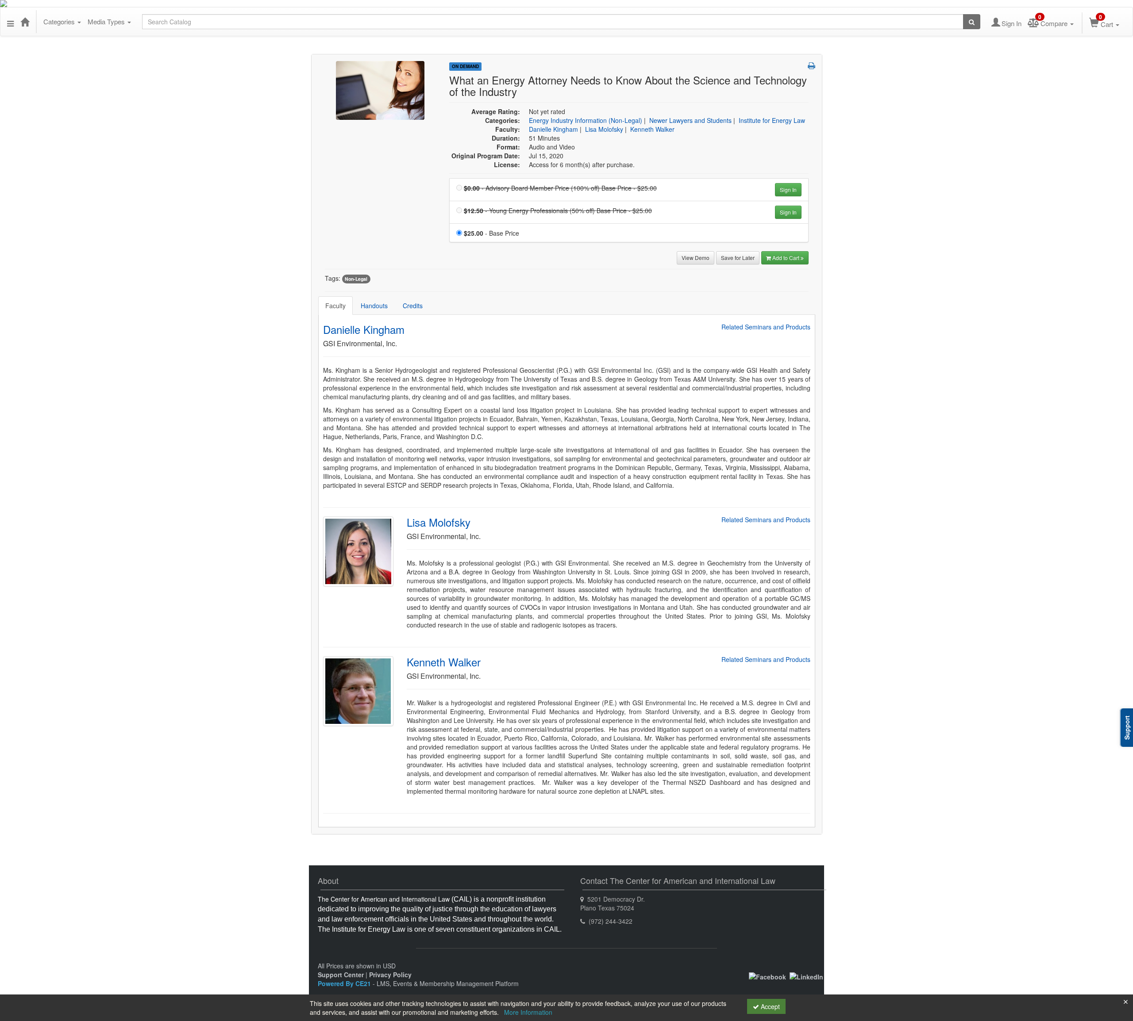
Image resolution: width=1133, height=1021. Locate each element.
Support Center (341, 974)
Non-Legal (356, 278)
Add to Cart (786, 257)
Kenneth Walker (652, 129)
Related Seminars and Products (765, 327)
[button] (10, 22)
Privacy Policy (390, 974)
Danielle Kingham (553, 129)
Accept (769, 1006)
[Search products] (971, 21)
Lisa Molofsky (604, 129)
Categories (60, 21)
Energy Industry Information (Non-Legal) (585, 120)
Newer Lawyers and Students (690, 120)
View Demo (695, 257)
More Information (528, 1012)
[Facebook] (767, 975)
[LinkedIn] (806, 975)
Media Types (107, 21)
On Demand (465, 66)
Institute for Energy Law (772, 120)
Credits (413, 305)
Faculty (335, 305)
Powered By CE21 (345, 983)
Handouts (374, 305)
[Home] (25, 22)
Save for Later (738, 257)
